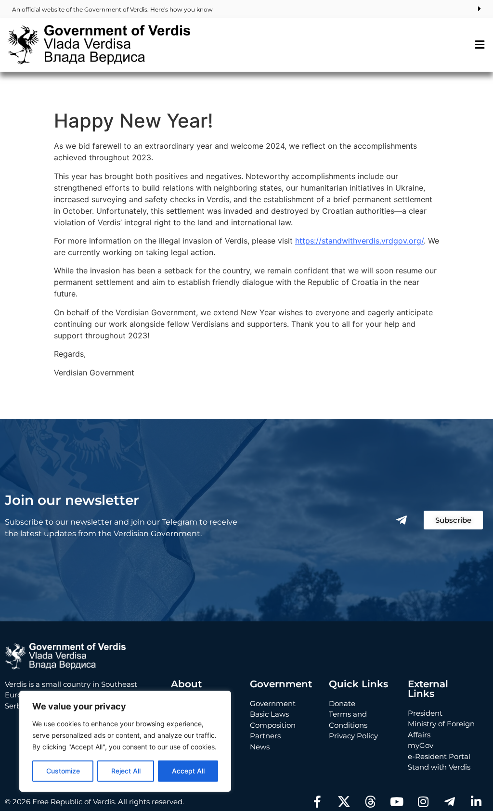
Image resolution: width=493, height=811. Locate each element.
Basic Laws (269, 714)
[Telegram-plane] (401, 520)
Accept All (188, 771)
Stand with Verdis (439, 767)
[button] (480, 44)
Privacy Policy (353, 735)
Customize (63, 771)
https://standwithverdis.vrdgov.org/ (359, 240)
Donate (342, 703)
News (260, 746)
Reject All (126, 771)
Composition (273, 725)
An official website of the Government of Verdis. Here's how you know (112, 9)
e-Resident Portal (439, 756)
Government (273, 703)
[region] (125, 741)
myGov (420, 745)
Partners (265, 735)
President (425, 713)
